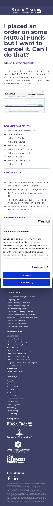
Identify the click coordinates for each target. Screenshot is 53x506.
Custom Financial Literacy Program (21, 315)
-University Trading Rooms (17, 345)
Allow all (26, 275)
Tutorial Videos (15, 134)
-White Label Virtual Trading (18, 357)
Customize (25, 282)
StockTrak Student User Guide (22, 131)
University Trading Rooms (17, 309)
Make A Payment (14, 405)
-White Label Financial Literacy (19, 360)
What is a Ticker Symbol (19, 160)
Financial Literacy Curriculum (18, 303)
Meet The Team (13, 402)
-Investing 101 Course (15, 372)
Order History (27, 77)
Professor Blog (12, 411)
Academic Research (14, 393)
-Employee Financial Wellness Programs (22, 363)
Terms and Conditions (15, 399)
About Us (10, 381)
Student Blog (12, 414)
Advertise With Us (14, 387)
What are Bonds (16, 138)
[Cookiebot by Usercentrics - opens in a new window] (38, 222)
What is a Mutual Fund (19, 153)
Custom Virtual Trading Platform (20, 312)
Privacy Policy (12, 396)
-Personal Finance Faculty (17, 342)
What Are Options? (17, 145)
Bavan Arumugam (25, 63)
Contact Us (11, 384)
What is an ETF (15, 164)
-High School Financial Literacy (19, 351)
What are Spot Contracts (20, 149)
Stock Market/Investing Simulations (21, 297)
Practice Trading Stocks (16, 321)
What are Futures (16, 142)
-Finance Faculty (13, 339)
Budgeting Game (14, 300)
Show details (38, 267)
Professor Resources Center (17, 326)
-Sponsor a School (14, 366)
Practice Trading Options (16, 324)
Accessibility (11, 408)
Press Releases (12, 390)
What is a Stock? (16, 157)
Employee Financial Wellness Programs (22, 318)
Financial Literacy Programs (18, 306)
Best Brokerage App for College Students (28, 189)
